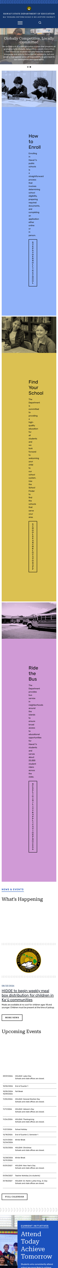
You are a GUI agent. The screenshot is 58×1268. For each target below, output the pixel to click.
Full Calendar (14, 1197)
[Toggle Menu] (20, 22)
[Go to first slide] (54, 46)
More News (12, 1018)
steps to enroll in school (33, 262)
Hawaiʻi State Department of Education (29, 14)
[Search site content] (39, 22)
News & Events (13, 889)
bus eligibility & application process (33, 816)
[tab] (28, 67)
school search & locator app (33, 546)
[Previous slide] (3, 46)
